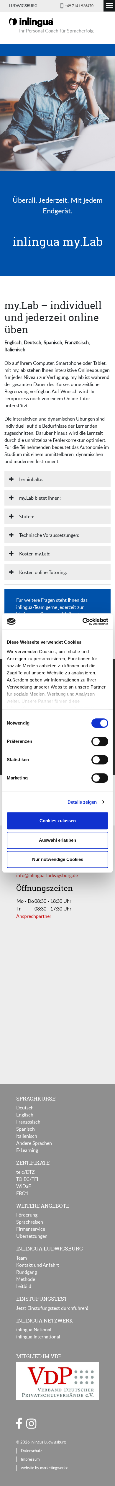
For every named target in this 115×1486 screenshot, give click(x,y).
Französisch (28, 1122)
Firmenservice (30, 1229)
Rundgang (26, 1272)
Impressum (30, 1459)
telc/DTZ (25, 1172)
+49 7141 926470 (79, 5)
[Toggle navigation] (109, 6)
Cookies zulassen (58, 820)
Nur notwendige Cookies (57, 859)
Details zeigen (82, 802)
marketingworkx (54, 1467)
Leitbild (23, 1286)
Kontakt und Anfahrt (37, 1265)
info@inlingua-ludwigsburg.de (47, 875)
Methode (25, 1279)
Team (21, 1258)
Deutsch (25, 1107)
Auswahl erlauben (57, 840)
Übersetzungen (31, 1236)
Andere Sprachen (34, 1143)
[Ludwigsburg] (31, 22)
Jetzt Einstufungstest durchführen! (52, 1308)
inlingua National (33, 1329)
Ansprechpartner (33, 916)
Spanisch (25, 1129)
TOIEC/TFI (27, 1179)
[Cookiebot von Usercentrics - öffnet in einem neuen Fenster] (82, 621)
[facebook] (19, 1423)
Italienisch (26, 1136)
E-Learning (27, 1150)
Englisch (24, 1114)
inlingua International (38, 1336)
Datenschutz (31, 1450)
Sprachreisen (29, 1222)
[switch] (99, 741)
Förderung (26, 1215)
